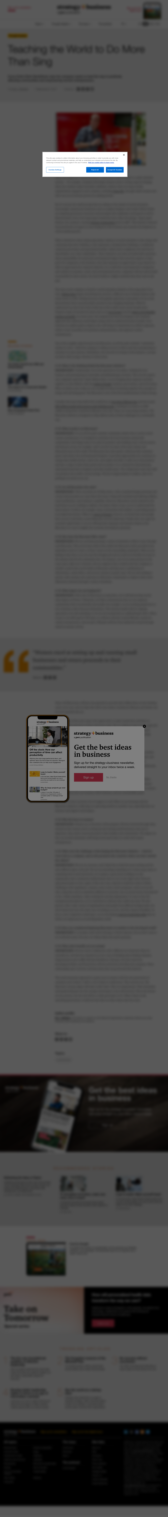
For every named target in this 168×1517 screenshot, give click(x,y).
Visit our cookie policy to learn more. (101, 162)
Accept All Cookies (114, 170)
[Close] (124, 155)
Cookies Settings (55, 170)
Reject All (95, 170)
